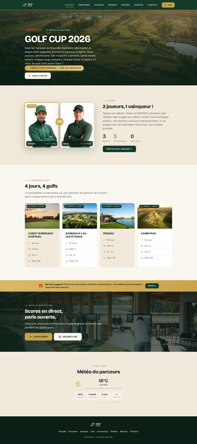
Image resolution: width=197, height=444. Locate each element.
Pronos (112, 5)
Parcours (84, 5)
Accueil (69, 5)
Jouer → (152, 286)
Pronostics (102, 431)
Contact (152, 5)
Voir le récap (39, 76)
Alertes (138, 5)
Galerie (125, 5)
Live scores (40, 337)
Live (170, 5)
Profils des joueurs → (119, 149)
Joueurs (99, 5)
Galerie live (69, 337)
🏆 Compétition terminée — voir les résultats (54, 68)
